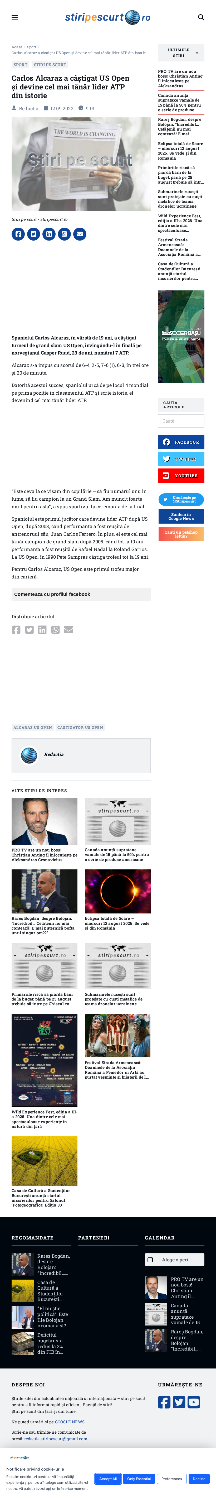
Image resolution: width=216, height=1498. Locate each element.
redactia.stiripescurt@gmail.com (55, 1438)
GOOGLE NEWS (70, 1421)
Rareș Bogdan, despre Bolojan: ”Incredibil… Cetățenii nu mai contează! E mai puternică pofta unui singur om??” (43, 925)
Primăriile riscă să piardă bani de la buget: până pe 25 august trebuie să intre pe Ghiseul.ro (42, 999)
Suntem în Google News (181, 516)
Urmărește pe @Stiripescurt (184, 499)
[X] (33, 234)
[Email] (79, 234)
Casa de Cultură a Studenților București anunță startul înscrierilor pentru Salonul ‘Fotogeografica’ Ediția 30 (41, 1198)
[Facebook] (18, 234)
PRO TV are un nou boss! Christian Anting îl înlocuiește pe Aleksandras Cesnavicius (44, 854)
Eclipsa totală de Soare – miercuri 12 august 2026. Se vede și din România (117, 923)
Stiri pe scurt (50, 64)
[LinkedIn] (49, 234)
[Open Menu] (15, 17)
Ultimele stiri (179, 52)
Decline (199, 1479)
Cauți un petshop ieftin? (181, 534)
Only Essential (139, 1479)
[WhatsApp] (64, 234)
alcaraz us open (32, 727)
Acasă (17, 47)
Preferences (171, 1479)
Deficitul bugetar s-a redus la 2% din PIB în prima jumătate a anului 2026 (50, 1352)
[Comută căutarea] (201, 17)
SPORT (31, 47)
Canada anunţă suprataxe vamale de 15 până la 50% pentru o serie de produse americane (117, 854)
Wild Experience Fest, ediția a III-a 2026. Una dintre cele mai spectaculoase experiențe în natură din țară (44, 1119)
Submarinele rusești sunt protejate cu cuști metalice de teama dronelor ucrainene (114, 999)
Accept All (108, 1479)
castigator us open (80, 727)
